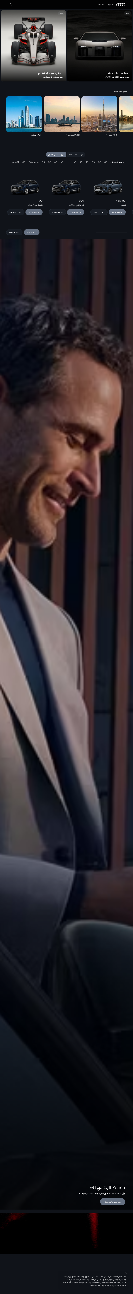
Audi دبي (113, 134)
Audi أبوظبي (36, 134)
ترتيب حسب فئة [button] (76, 154)
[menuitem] (117, 162)
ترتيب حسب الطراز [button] (56, 154)
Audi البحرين (74, 134)
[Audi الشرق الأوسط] (120, 4)
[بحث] (11, 5)
